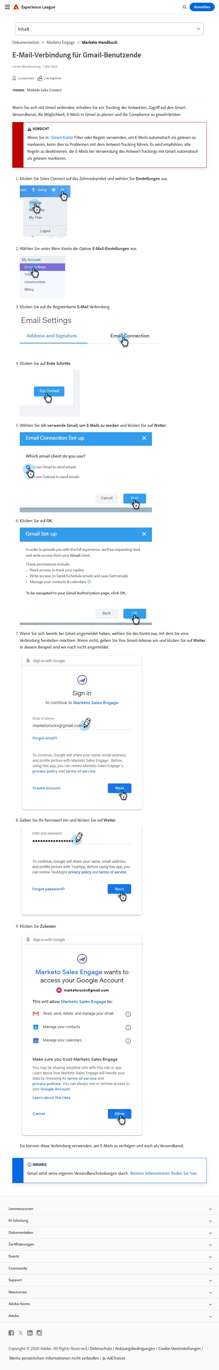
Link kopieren (52, 78)
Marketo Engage (60, 42)
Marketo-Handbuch (100, 42)
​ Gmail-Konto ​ (62, 137)
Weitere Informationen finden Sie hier (163, 1173)
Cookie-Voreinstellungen (179, 1348)
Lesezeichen (26, 78)
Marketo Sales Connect (44, 90)
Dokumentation (26, 42)
